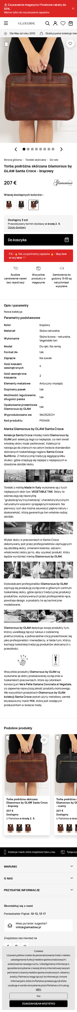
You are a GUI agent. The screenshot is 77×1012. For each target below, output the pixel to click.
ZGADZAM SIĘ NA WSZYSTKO (38, 1003)
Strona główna (13, 159)
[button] (73, 8)
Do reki (54, 159)
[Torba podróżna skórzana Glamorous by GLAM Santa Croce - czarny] (19, 828)
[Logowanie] (55, 23)
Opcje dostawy (17, 227)
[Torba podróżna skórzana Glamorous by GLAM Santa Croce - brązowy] (10, 828)
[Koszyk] (70, 23)
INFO (38, 989)
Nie (38, 996)
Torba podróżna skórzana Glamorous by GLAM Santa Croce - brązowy (27, 802)
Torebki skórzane (35, 159)
